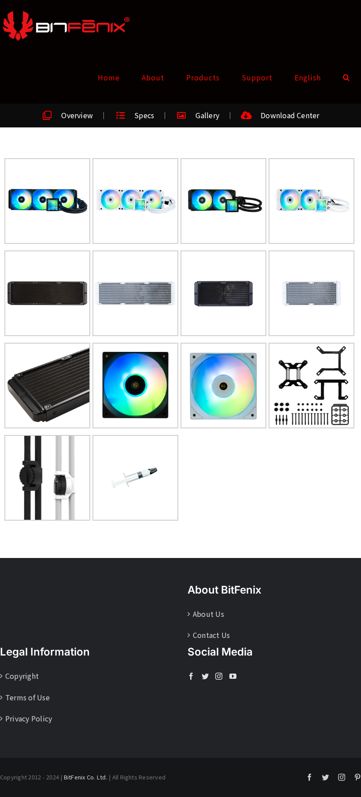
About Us (208, 614)
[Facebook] (191, 676)
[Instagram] (218, 676)
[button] (346, 77)
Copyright (22, 675)
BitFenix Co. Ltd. (85, 777)
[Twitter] (205, 676)
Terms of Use (27, 697)
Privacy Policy (28, 718)
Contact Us (211, 635)
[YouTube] (232, 676)
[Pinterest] (357, 777)
